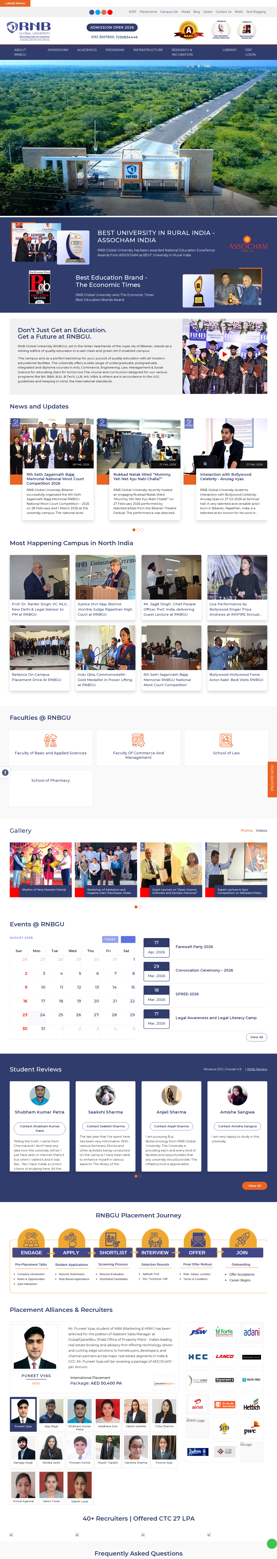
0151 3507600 (102, 37)
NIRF (132, 12)
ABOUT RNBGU (20, 52)
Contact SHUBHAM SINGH (237, 1126)
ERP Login (250, 52)
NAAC (239, 12)
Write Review (257, 1069)
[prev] (124, 939)
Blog (196, 12)
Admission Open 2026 (112, 27)
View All (256, 1037)
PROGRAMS (115, 50)
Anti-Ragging (256, 12)
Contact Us (224, 12)
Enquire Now (272, 778)
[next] (132, 939)
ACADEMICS (87, 50)
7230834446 (127, 37)
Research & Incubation (182, 52)
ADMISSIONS (58, 50)
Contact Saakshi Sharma (40, 1126)
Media (185, 12)
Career (208, 12)
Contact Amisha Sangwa (171, 1126)
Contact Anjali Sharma (105, 1126)
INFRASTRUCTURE (148, 50)
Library (229, 50)
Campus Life (169, 12)
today (110, 939)
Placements (148, 12)
